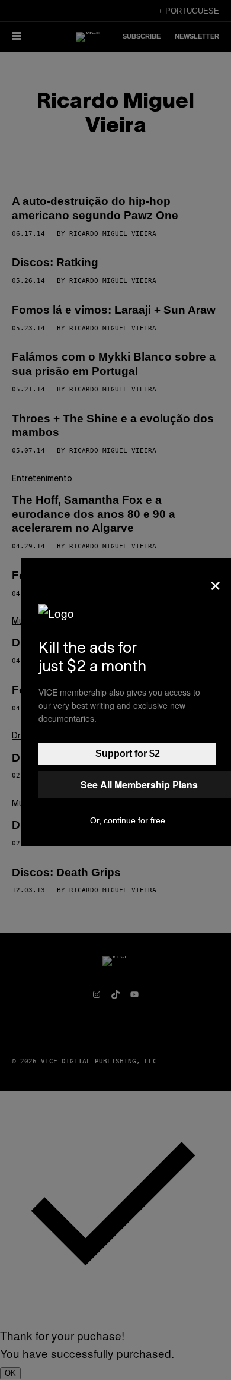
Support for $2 (127, 754)
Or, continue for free (127, 820)
